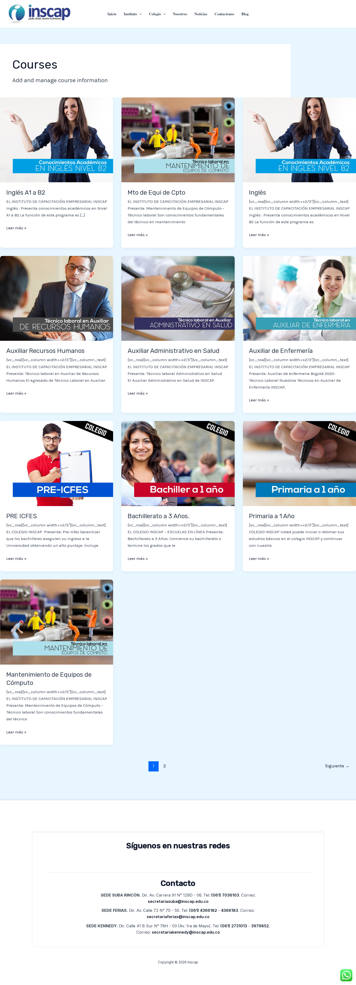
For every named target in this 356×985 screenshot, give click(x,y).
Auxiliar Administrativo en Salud (173, 351)
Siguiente (337, 766)
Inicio (112, 13)
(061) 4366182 (203, 910)
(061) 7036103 (225, 895)
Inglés (257, 192)
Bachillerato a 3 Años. (159, 516)
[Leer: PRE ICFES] (56, 463)
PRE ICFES (21, 516)
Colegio (155, 13)
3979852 (260, 925)
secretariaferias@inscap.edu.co (178, 916)
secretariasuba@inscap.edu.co (178, 901)
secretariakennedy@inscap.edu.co (186, 932)
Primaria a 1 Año (271, 516)
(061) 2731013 (233, 925)
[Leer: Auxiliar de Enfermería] (299, 297)
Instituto (130, 13)
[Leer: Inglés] (299, 139)
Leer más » (16, 227)
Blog (245, 13)
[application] (139, 13)
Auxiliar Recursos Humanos (45, 351)
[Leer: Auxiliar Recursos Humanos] (56, 297)
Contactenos (224, 13)
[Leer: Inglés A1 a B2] (56, 139)
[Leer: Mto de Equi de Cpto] (177, 139)
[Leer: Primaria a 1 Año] (299, 463)
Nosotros (180, 13)
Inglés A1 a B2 (25, 192)
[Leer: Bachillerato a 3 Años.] (177, 463)
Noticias (200, 13)
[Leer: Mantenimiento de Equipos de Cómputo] (56, 621)
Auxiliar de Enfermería (281, 351)
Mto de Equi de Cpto (156, 192)
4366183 (229, 910)
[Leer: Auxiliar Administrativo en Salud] (177, 297)
